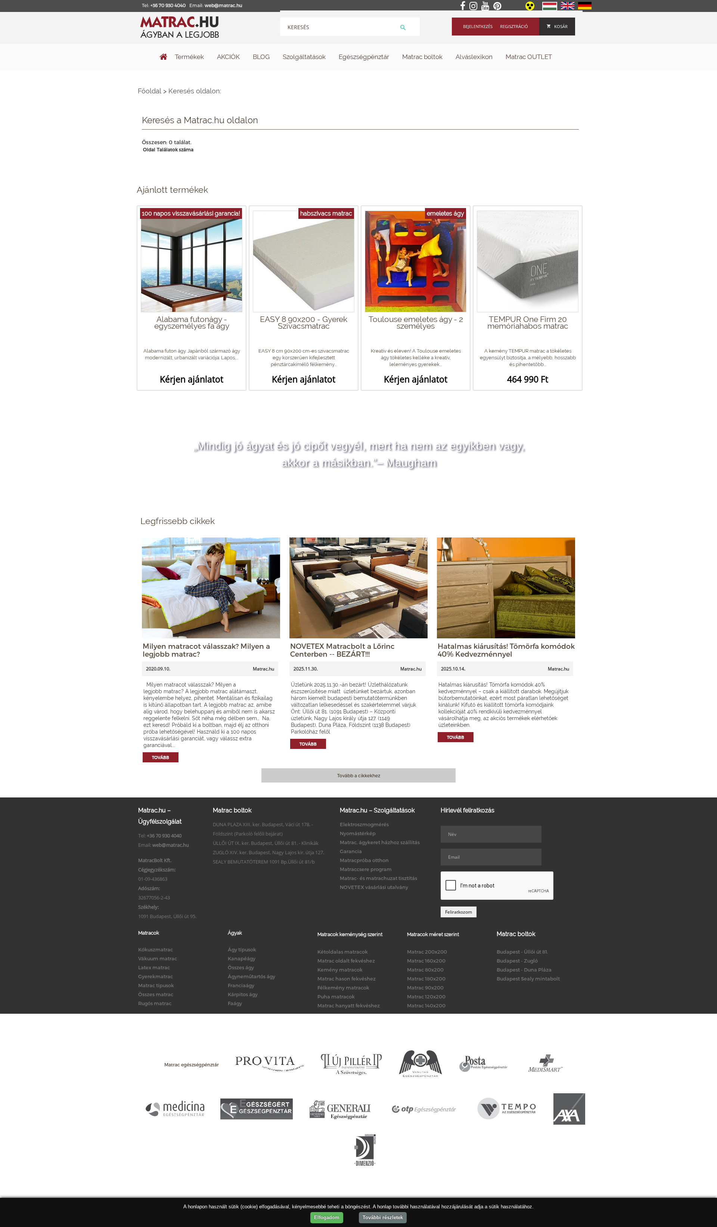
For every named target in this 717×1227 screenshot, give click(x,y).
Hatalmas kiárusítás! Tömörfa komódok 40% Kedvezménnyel (506, 650)
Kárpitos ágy (243, 994)
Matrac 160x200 (426, 961)
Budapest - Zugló (517, 961)
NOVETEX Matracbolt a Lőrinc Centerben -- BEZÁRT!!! (342, 650)
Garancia (351, 851)
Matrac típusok (156, 985)
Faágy (235, 1003)
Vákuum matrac (157, 958)
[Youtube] (486, 6)
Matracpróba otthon (364, 860)
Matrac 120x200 (426, 997)
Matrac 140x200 (426, 1005)
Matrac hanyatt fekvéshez (348, 1005)
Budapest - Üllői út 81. (522, 952)
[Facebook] (464, 6)
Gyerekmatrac (155, 976)
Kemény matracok (340, 970)
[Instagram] (474, 6)
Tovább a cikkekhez (358, 775)
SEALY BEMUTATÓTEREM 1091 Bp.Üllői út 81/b (264, 861)
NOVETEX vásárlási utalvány (374, 887)
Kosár (561, 26)
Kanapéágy (241, 958)
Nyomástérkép (358, 833)
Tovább (160, 757)
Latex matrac (154, 967)
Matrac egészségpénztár (191, 1064)
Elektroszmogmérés (364, 824)
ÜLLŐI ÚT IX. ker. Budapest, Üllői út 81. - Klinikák (266, 843)
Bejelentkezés (478, 26)
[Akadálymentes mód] (530, 8)
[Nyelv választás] (549, 9)
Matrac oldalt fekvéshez (346, 961)
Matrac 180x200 (426, 979)
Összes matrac (155, 994)
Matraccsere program (366, 869)
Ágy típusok (242, 949)
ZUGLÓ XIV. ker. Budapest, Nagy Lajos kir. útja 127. (268, 852)
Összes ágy (241, 967)
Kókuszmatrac (155, 949)
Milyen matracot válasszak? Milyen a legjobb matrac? (206, 650)
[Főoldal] (163, 57)
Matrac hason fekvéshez (346, 979)
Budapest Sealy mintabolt (528, 979)
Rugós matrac (154, 1003)
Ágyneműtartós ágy (251, 976)
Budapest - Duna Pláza (524, 970)
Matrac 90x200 (425, 988)
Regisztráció (514, 26)
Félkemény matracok (343, 988)
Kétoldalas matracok (342, 952)
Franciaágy (241, 985)
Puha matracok (336, 997)
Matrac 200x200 (427, 952)
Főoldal (149, 91)
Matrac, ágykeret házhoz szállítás (380, 842)
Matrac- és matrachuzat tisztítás (378, 878)
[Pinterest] (498, 6)
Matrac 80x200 (425, 970)
